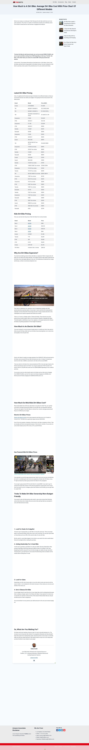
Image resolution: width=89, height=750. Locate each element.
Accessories (61, 2)
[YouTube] (64, 730)
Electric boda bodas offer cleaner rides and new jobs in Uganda (30, 457)
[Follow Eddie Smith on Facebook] (34, 661)
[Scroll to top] (86, 744)
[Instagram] (62, 730)
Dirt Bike (55, 2)
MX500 (29, 228)
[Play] (50, 466)
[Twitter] (60, 730)
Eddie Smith (39, 12)
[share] (44, 457)
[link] (16, 457)
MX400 (29, 226)
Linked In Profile (34, 657)
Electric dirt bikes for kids (20, 417)
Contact (74, 2)
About (69, 2)
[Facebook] (57, 730)
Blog (66, 2)
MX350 (29, 223)
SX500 (29, 231)
